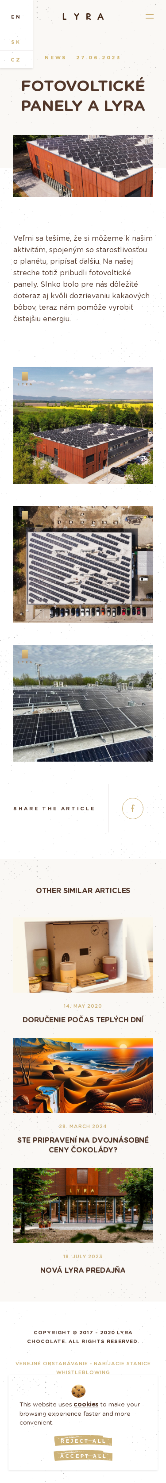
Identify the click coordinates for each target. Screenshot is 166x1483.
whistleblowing (83, 1372)
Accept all (84, 1456)
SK (16, 42)
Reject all (84, 1441)
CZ (16, 59)
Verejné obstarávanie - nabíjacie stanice (83, 1363)
